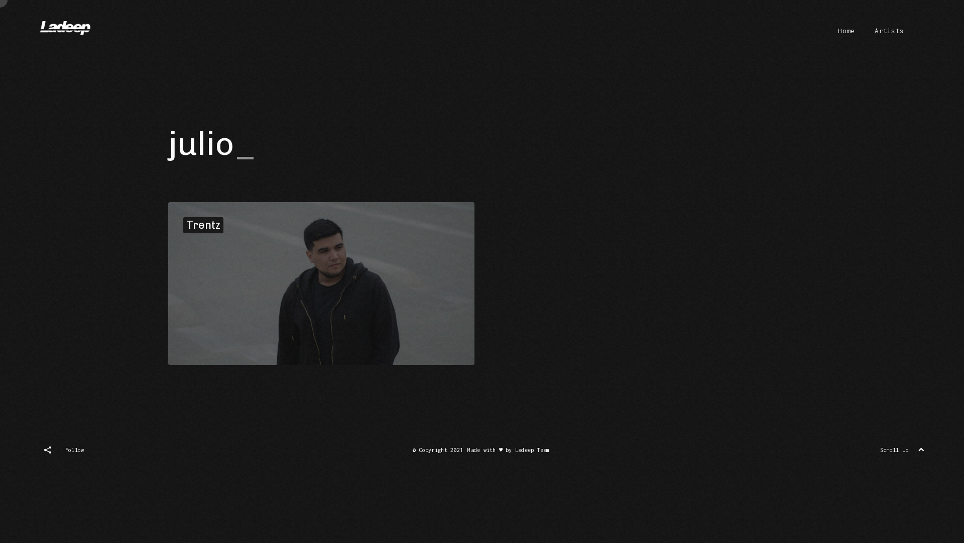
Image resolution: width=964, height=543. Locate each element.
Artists (889, 31)
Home (846, 31)
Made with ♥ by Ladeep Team (508, 450)
